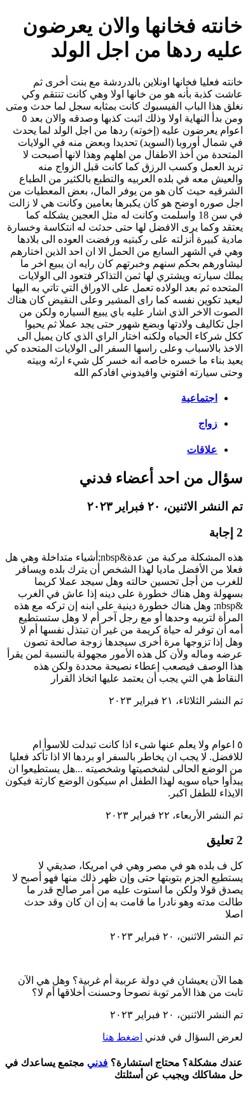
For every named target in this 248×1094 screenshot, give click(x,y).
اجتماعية (199, 397)
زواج (207, 423)
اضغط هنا (122, 1037)
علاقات (202, 449)
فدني (97, 1062)
